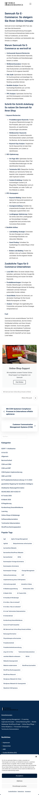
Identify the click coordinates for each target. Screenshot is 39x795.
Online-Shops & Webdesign (10, 515)
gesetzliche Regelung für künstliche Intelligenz (17, 484)
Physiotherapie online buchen (12, 638)
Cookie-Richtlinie (12, 791)
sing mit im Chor (8, 652)
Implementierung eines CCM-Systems (14, 580)
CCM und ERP (6, 468)
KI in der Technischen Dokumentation (14, 611)
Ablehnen (19, 781)
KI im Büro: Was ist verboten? (12, 607)
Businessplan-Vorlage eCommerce (13, 562)
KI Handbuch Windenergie (11, 598)
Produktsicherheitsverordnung (12, 647)
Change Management (28, 571)
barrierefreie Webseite (9, 548)
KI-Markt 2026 (6, 500)
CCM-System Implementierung (11, 472)
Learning (4, 511)
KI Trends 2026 (6, 496)
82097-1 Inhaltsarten (8, 449)
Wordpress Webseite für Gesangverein (14, 684)
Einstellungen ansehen (20, 786)
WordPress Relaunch (9, 675)
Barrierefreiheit (6, 460)
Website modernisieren (10, 665)
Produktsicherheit (8, 643)
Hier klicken (19, 382)
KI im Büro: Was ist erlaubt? (11, 602)
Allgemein (4, 456)
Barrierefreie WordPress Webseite (13, 553)
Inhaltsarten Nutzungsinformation (12, 488)
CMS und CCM (6, 476)
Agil (4, 539)
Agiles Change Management (19, 539)
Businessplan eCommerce (11, 566)
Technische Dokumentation (10, 523)
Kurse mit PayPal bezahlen (11, 625)
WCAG (27, 656)
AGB (4, 749)
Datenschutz (21, 791)
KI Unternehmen (8, 616)
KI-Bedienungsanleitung (10, 589)
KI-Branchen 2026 (28, 589)
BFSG (19, 557)
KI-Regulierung (6, 503)
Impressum (28, 791)
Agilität (5, 544)
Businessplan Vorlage (9, 571)
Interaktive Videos (26, 584)
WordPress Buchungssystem (11, 527)
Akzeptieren (19, 776)
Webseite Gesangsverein (10, 661)
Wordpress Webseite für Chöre (12, 679)
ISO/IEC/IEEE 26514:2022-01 (11, 492)
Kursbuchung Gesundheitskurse (12, 507)
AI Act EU (4, 452)
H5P (23, 575)
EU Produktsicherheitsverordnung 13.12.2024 (16, 480)
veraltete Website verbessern (11, 656)
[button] (36, 757)
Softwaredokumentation (9, 519)
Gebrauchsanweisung (9, 575)
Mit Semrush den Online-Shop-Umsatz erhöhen (17, 392)
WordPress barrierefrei (29, 665)
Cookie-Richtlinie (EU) (10, 753)
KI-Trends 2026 (21, 593)
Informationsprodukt (9, 584)
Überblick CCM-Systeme (10, 688)
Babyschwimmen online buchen (22, 544)
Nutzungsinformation (9, 634)
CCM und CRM (6, 464)
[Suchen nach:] (19, 436)
